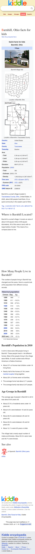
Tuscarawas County (8, 196)
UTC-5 (16, 179)
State (3, 143)
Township (5, 149)
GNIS (3, 188)
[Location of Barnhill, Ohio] (17, 84)
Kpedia (23, 14)
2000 (5, 328)
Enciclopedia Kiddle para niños (20, 549)
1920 (5, 306)
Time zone (5, 179)
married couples (8, 374)
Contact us (5, 549)
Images (10, 14)
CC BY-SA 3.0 (22, 537)
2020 (12, 167)
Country (4, 140)
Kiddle (3, 547)
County (4, 146)
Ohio (15, 143)
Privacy (24, 547)
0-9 (7, 206)
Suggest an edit (25, 524)
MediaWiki (5, 545)
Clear (27, 8)
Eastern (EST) (23, 179)
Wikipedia (5, 543)
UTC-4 (16, 182)
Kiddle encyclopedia (20, 503)
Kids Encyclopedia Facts (9, 37)
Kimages (16, 14)
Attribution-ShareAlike (21, 507)
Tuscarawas (18, 146)
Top (3, 206)
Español (29, 14)
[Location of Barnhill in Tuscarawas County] (17, 118)
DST (11, 182)
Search (31, 8)
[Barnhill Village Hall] (17, 59)
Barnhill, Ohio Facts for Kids (11, 515)
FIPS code (5, 185)
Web (4, 14)
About (17, 547)
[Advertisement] (17, 21)
